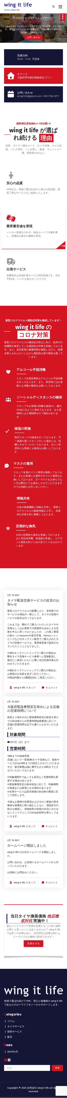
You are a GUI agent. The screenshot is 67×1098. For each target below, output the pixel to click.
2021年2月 (12, 1051)
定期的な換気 (25, 526)
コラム (11, 1021)
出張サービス (16, 269)
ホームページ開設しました (26, 845)
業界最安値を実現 (20, 226)
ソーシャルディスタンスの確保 (39, 397)
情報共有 (23, 498)
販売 (9, 1036)
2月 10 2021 (13, 595)
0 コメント (52, 687)
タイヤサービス (15, 1026)
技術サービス (14, 1031)
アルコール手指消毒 (31, 370)
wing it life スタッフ (25, 687)
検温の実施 (22, 428)
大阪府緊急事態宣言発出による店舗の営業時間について (33, 709)
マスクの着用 (23, 463)
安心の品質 (15, 183)
